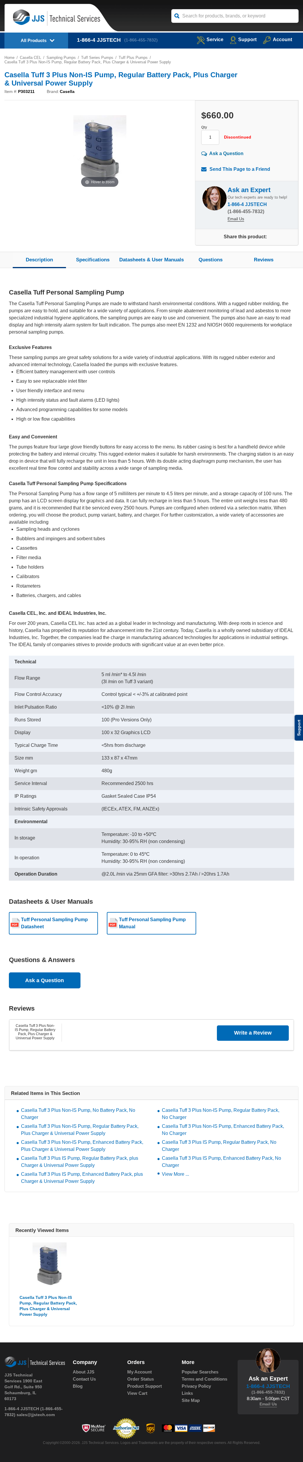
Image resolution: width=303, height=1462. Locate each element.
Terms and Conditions (204, 1378)
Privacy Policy (196, 1386)
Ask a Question (226, 153)
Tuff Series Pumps (97, 57)
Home (9, 57)
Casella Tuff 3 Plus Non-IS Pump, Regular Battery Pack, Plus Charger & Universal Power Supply (35, 1032)
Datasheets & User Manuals (151, 260)
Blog (78, 1386)
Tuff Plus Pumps (133, 57)
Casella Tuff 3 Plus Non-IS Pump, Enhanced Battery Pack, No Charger (223, 1130)
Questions (211, 260)
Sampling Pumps (61, 57)
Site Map (191, 1400)
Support (247, 39)
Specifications (92, 260)
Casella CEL (30, 57)
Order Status (140, 1378)
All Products (33, 40)
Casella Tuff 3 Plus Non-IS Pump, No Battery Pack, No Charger (78, 1114)
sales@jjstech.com (36, 1414)
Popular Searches (200, 1371)
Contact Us (84, 1378)
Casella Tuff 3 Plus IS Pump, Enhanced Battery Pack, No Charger (221, 1162)
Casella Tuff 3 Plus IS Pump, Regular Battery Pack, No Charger (219, 1146)
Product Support (144, 1386)
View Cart (137, 1393)
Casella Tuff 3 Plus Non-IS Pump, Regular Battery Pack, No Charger (220, 1114)
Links (187, 1393)
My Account (139, 1371)
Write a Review (253, 1033)
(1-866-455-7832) (141, 40)
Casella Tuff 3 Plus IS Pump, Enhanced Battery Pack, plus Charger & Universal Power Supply (82, 1178)
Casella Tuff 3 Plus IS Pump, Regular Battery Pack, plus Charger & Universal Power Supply (79, 1162)
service (215, 39)
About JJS (83, 1371)
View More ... (175, 1174)
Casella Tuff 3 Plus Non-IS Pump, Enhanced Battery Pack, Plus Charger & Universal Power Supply (82, 1146)
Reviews (263, 260)
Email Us (236, 218)
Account (282, 39)
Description (39, 260)
